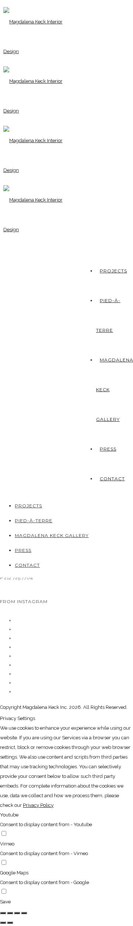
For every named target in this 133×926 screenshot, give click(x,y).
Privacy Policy (38, 805)
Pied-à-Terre (33, 520)
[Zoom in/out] (24, 913)
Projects (113, 271)
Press (108, 449)
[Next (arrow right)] (10, 923)
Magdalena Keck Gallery (52, 535)
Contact (112, 478)
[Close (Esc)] (3, 913)
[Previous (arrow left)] (3, 923)
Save (5, 901)
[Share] (10, 913)
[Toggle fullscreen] (17, 913)
